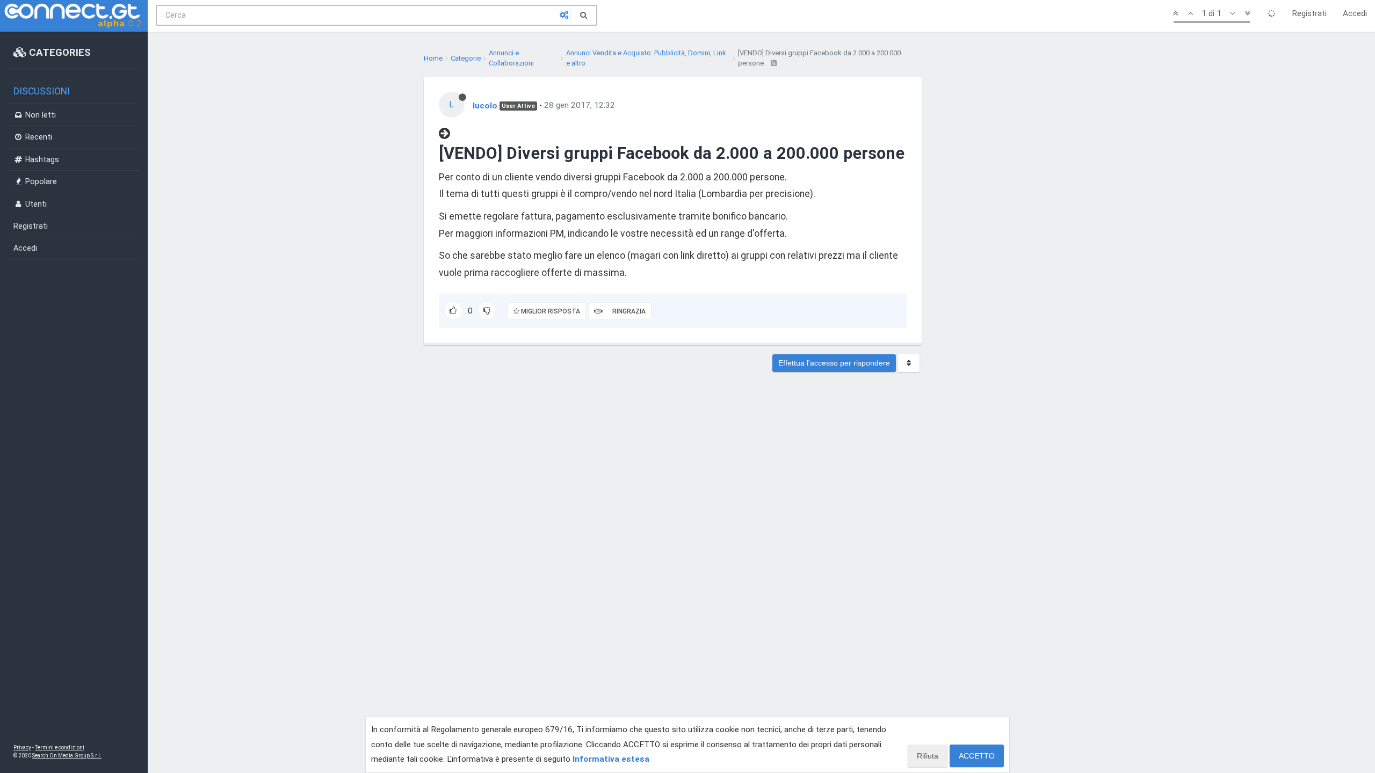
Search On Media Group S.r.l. (67, 756)
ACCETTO (977, 756)
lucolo (485, 105)
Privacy (22, 747)
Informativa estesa (611, 759)
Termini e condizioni (59, 747)
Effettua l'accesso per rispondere (834, 363)
